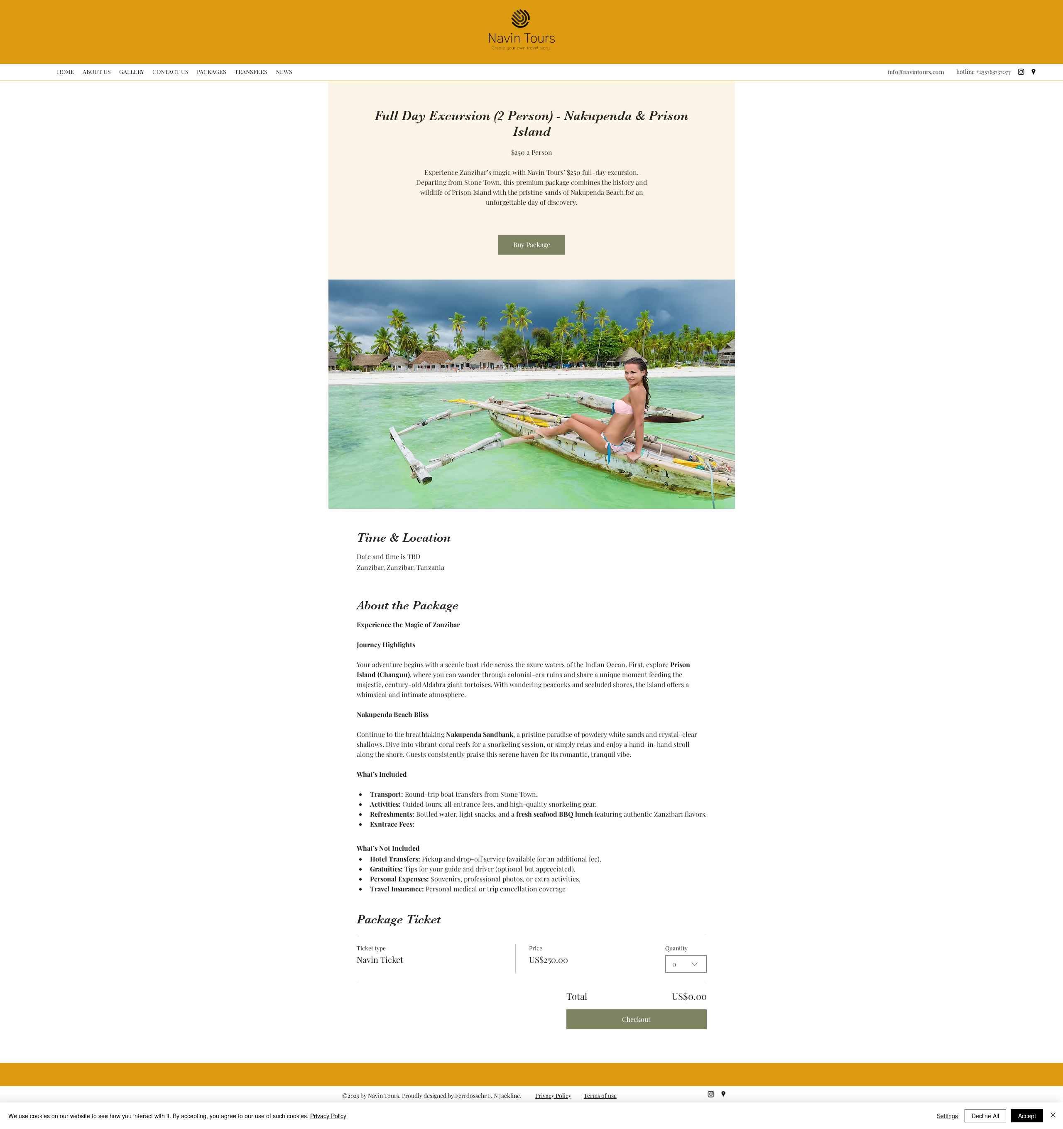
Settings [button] (947, 1116)
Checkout (636, 1019)
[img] (522, 51)
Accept (1027, 1116)
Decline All (985, 1116)
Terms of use (600, 1096)
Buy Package (531, 244)
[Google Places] (1033, 72)
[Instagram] (1021, 72)
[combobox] (686, 964)
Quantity (676, 948)
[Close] (1053, 1115)
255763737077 (995, 72)
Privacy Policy (553, 1096)
